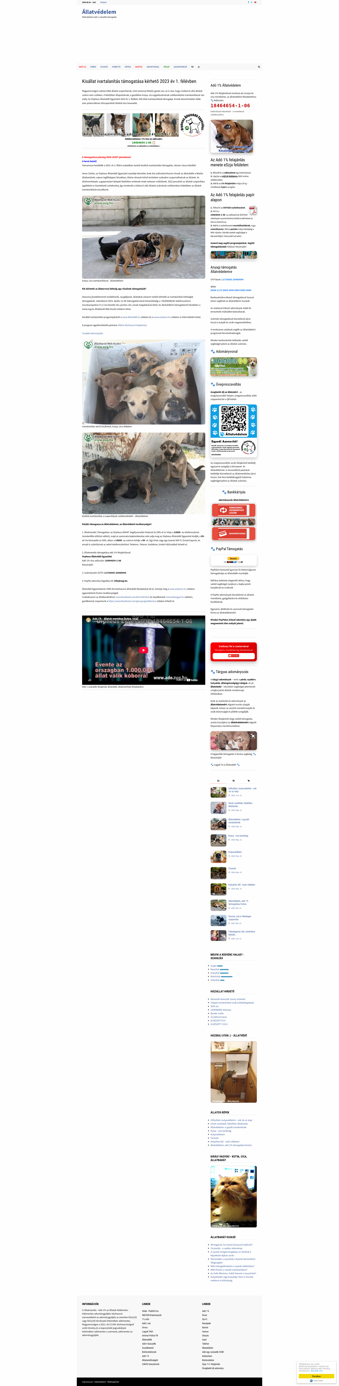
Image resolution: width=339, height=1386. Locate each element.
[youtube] (255, 2)
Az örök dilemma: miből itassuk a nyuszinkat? (233, 1273)
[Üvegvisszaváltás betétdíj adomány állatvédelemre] (234, 430)
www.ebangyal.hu (175, 596)
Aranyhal (215, 972)
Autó (204, 1339)
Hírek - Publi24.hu (150, 1311)
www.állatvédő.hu (131, 317)
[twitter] (252, 2)
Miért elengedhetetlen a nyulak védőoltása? (232, 1266)
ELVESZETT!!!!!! (218, 1020)
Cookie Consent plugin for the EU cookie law (316, 1380)
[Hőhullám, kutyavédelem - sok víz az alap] (218, 788)
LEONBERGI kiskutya (221, 1009)
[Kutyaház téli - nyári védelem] (218, 885)
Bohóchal (216, 976)
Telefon (205, 1343)
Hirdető (116, 66)
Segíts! (138, 66)
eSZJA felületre (230, 176)
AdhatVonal (153, 66)
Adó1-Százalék (149, 1343)
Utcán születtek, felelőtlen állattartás (229, 1123)
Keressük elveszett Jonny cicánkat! (228, 999)
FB (192, 66)
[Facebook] (248, 2)
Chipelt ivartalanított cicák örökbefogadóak (232, 1002)
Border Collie (217, 1013)
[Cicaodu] (218, 868)
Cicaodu (232, 868)
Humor (205, 1331)
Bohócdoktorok (149, 1352)
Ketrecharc (207, 1356)
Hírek (93, 66)
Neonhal (215, 969)
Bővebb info (317, 1370)
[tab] (218, 781)
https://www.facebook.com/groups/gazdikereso (132, 601)
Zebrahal (215, 980)
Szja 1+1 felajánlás (211, 1364)
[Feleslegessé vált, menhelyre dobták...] (218, 931)
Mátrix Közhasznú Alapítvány (132, 325)
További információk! (92, 333)
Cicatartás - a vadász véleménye (226, 1248)
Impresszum (87, 1381)
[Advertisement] (169, 43)
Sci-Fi (204, 1319)
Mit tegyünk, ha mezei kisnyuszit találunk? (232, 1244)
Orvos (145, 1327)
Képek (128, 66)
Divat (204, 1315)
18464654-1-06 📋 (143, 142)
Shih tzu (215, 1006)
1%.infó (145, 1319)
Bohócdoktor (208, 1360)
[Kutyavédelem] (218, 852)
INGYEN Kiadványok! (152, 1315)
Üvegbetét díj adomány (213, 1368)
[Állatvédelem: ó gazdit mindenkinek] (218, 819)
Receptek (206, 1323)
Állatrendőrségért (150, 1360)
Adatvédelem (100, 1381)
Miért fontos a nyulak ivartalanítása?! (229, 1269)
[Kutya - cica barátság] (218, 836)
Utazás (205, 1335)
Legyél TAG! (147, 1331)
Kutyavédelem (235, 852)
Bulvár (205, 1327)
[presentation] (218, 781)
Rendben (316, 1376)
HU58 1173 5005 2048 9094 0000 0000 (231, 290)
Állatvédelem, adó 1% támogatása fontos (238, 902)
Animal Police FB (150, 1335)
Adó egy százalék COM (213, 1352)
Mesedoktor (207, 1347)
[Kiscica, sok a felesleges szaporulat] (218, 916)
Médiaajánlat (113, 1381)
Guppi (214, 965)
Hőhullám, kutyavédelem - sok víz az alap (231, 1120)
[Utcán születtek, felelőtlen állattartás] (218, 803)
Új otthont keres (219, 1016)
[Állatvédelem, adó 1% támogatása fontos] (218, 901)
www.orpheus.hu (162, 317)
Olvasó (104, 66)
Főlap (167, 66)
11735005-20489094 (233, 279)
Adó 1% (82, 66)
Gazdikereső (180, 66)
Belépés (103, 2)
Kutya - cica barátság (238, 835)
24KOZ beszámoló (150, 1364)
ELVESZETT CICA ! (219, 1024)
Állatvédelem (99, 11)
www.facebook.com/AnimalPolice (133, 596)
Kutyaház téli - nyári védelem (241, 884)
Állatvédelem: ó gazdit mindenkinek (238, 821)
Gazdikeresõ (148, 1347)
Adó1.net (146, 1323)
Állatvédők (147, 1339)
